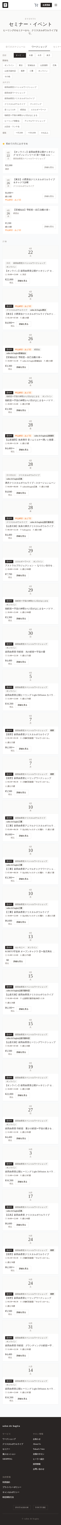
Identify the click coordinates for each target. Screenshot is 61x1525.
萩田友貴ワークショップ (15, 93)
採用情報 (37, 1464)
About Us (37, 1444)
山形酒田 (44, 65)
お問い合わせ (38, 1469)
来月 (48, 55)
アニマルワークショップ (35, 121)
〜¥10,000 (32, 133)
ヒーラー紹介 (38, 1459)
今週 (31, 55)
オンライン (9, 65)
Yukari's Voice (39, 1449)
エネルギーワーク (38, 110)
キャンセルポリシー (11, 1492)
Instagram (22, 1507)
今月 (39, 55)
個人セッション (9, 1454)
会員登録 (46, 5)
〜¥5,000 (19, 133)
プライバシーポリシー (12, 1487)
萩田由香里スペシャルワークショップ (20, 87)
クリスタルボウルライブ (15, 104)
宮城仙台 (31, 65)
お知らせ (37, 1439)
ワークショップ (39, 47)
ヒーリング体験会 (12, 121)
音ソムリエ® (10, 110)
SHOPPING (7, 1459)
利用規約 (6, 1482)
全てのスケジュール (15, 47)
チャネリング (35, 104)
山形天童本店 (10, 71)
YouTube (40, 1507)
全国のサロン (38, 1454)
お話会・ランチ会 (12, 126)
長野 (23, 71)
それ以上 (44, 133)
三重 (31, 71)
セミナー (6, 1449)
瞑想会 (23, 110)
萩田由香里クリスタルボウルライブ (20, 98)
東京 (21, 65)
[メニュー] (55, 5)
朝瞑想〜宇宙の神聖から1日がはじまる (21, 115)
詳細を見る (22, 281)
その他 (7, 76)
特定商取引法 (8, 1497)
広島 (54, 65)
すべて (18, 55)
